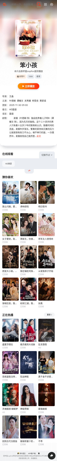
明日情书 (42, 206)
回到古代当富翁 (9, 441)
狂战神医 (24, 376)
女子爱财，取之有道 (10, 239)
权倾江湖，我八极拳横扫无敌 (28, 303)
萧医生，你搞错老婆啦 (28, 239)
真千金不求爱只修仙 (46, 376)
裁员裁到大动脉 (27, 344)
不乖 (40, 441)
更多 (49, 315)
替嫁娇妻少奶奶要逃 (28, 441)
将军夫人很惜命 (45, 239)
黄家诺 (43, 100)
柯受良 (35, 100)
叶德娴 (12, 100)
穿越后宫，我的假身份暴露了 (10, 303)
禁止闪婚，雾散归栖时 (10, 206)
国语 (11, 113)
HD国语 (8, 164)
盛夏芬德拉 (7, 344)
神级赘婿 (24, 408)
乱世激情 (42, 344)
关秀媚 (27, 100)
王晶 (11, 96)
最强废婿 (42, 408)
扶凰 (40, 303)
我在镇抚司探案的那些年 (28, 271)
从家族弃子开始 (45, 271)
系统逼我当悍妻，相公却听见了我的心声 (10, 376)
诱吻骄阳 (24, 206)
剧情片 (22, 76)
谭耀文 (20, 100)
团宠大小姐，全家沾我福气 (10, 271)
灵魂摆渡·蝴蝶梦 (10, 408)
